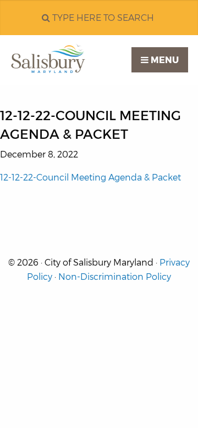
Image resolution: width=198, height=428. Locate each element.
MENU (163, 60)
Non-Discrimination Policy (114, 277)
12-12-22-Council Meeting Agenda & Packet (90, 177)
